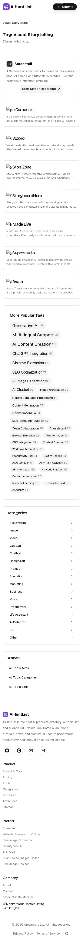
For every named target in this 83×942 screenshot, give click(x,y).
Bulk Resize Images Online (21, 858)
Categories (10, 789)
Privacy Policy (23, 933)
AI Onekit (9, 852)
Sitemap (8, 807)
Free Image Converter (17, 840)
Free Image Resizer (16, 864)
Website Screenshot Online (21, 834)
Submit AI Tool (12, 771)
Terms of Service (48, 933)
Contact (8, 891)
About (7, 885)
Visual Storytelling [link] (15, 23)
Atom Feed (10, 801)
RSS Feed (9, 795)
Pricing (7, 777)
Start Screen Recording (39, 89)
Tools (7, 783)
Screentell (9, 828)
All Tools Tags (19, 687)
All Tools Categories (23, 677)
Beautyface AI (12, 846)
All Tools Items (19, 668)
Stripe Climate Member (18, 897)
